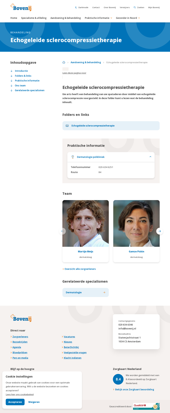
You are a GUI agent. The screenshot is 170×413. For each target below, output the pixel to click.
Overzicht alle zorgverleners (80, 268)
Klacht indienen (72, 357)
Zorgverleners (20, 336)
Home (13, 17)
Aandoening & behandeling (65, 17)
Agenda (16, 347)
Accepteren (15, 402)
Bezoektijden (19, 341)
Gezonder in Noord (126, 17)
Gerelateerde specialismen (29, 90)
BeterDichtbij (71, 347)
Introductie (21, 70)
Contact (96, 7)
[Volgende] (159, 231)
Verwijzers (125, 7)
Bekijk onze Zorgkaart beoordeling (134, 389)
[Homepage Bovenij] (21, 7)
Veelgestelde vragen (75, 352)
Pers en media (20, 357)
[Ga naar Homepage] (63, 62)
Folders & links (23, 75)
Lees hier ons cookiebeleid (20, 394)
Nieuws (68, 341)
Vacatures (69, 336)
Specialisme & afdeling (33, 17)
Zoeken (140, 7)
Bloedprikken (19, 352)
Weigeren (34, 402)
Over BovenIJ (110, 7)
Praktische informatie (97, 17)
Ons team (20, 85)
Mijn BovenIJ (154, 7)
